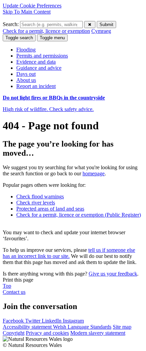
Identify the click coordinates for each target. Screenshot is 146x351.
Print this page (18, 280)
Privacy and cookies (47, 333)
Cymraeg (101, 31)
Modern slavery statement (97, 333)
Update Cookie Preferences (32, 5)
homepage (94, 173)
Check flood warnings (40, 196)
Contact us (14, 292)
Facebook (14, 321)
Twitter (33, 321)
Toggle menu (52, 37)
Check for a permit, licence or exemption (46, 31)
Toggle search (19, 37)
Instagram (73, 321)
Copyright (13, 333)
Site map (122, 327)
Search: (11, 24)
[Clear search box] (89, 24)
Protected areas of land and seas (50, 209)
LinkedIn (52, 321)
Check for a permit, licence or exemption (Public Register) (78, 215)
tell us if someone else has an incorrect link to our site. (69, 253)
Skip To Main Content (27, 12)
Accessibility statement (28, 327)
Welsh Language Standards (82, 327)
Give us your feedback (113, 274)
